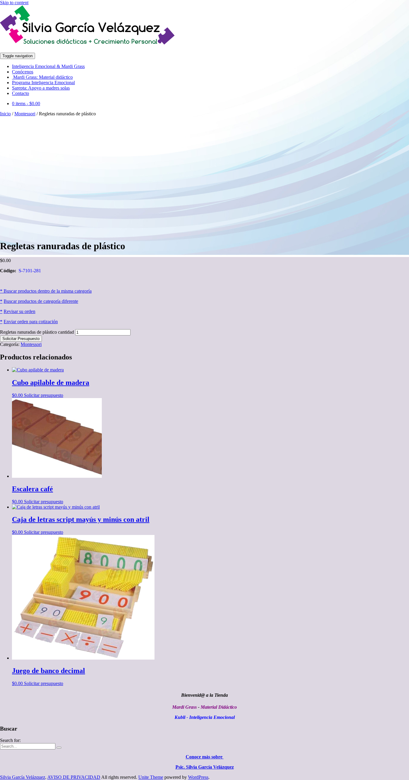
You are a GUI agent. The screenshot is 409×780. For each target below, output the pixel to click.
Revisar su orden (19, 311)
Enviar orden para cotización (31, 321)
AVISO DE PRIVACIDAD (73, 777)
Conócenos (22, 71)
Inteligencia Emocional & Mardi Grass (48, 66)
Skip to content (14, 2)
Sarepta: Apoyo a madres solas (41, 87)
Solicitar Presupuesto (21, 338)
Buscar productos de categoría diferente (41, 301)
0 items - (26, 103)
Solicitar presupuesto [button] (43, 395)
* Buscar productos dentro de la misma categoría (46, 291)
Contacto (20, 93)
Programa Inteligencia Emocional (43, 82)
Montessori (24, 113)
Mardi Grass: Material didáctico (42, 77)
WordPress (198, 777)
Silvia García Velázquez (22, 777)
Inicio (5, 113)
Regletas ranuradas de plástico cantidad (37, 332)
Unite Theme (150, 777)
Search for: (10, 740)
